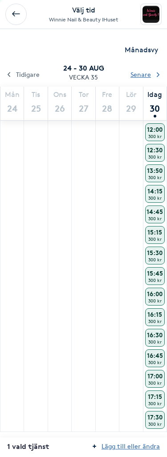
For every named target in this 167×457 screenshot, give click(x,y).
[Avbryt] (16, 14)
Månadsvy (141, 50)
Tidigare (28, 74)
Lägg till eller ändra (131, 446)
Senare (140, 74)
